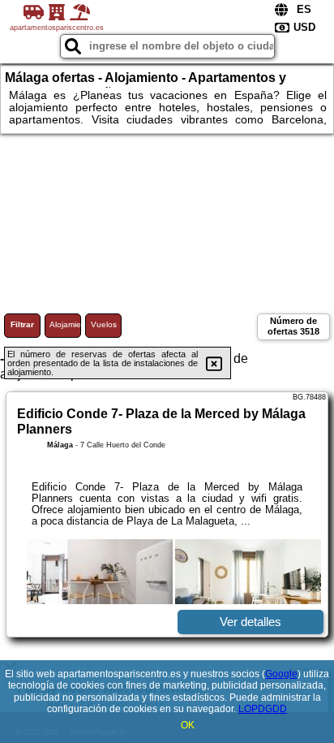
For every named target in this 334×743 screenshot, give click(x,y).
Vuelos (104, 324)
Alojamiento (65, 324)
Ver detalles (250, 622)
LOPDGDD (262, 709)
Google (281, 674)
